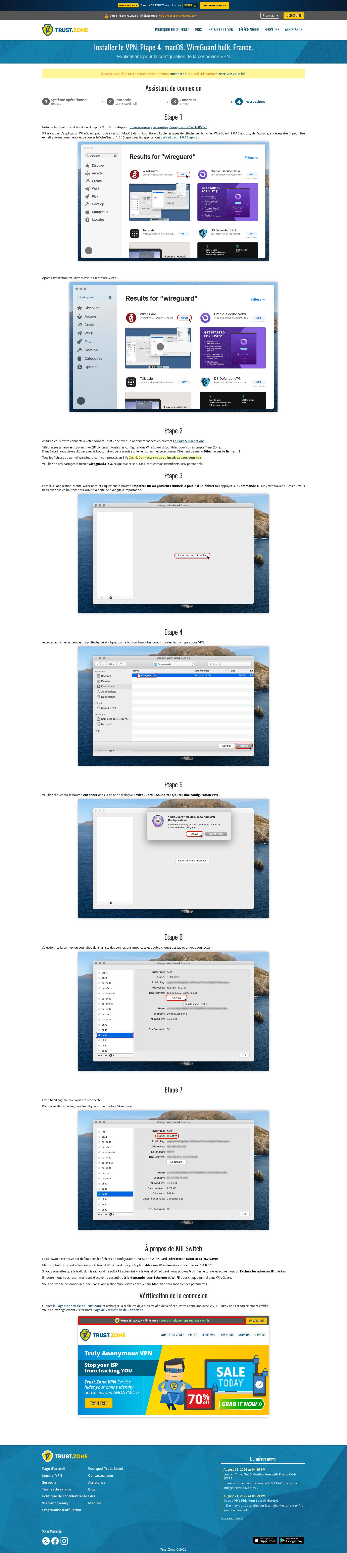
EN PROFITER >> (215, 5)
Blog (91, 1489)
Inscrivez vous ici (231, 73)
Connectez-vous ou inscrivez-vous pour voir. (170, 457)
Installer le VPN (220, 30)
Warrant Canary (55, 1503)
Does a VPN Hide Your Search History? (251, 1500)
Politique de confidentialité (64, 1496)
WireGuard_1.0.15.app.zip (181, 137)
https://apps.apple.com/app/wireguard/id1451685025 (168, 127)
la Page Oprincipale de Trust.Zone (77, 1306)
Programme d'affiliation (61, 1510)
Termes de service (56, 1489)
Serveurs (271, 30)
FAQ (91, 1496)
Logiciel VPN (52, 1475)
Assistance (293, 30)
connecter (177, 73)
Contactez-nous (101, 1475)
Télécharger (249, 30)
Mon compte (294, 15)
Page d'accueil (53, 1468)
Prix (198, 30)
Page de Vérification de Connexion (118, 1310)
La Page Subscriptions (188, 441)
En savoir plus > (232, 1518)
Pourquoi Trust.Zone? (172, 30)
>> (178, 15)
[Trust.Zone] (65, 30)
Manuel (94, 1503)
